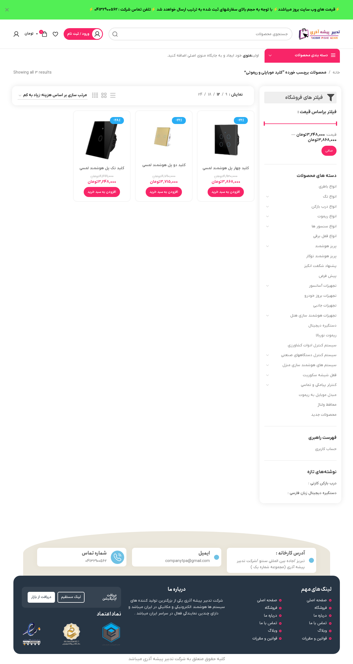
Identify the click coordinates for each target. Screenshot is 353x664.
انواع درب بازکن (324, 206)
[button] (226, 192)
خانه (336, 72)
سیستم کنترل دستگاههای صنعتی (309, 355)
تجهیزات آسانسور (323, 285)
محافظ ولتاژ (327, 404)
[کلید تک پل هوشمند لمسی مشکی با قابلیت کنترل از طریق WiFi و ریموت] (102, 139)
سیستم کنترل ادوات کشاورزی (312, 345)
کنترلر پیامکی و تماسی (319, 385)
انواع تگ (330, 196)
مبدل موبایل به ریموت (318, 395)
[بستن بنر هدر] (7, 10)
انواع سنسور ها (324, 226)
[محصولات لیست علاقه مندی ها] (55, 34)
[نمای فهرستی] (113, 95)
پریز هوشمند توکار (321, 256)
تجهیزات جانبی (325, 305)
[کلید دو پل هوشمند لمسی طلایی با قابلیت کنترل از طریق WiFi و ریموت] (164, 137)
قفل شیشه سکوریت (320, 375)
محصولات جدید (324, 414)
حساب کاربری (326, 449)
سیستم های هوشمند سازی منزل (309, 365)
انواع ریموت (327, 216)
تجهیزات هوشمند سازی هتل (313, 315)
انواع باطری (328, 186)
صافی (329, 150)
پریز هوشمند (326, 246)
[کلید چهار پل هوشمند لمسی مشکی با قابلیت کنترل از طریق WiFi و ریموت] (226, 139)
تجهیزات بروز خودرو (320, 295)
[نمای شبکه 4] (95, 95)
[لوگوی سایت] (319, 34)
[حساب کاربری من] (16, 34)
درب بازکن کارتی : (322, 483)
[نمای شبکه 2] (104, 95)
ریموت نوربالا (326, 335)
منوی (247, 55)
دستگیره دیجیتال (322, 325)
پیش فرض (328, 276)
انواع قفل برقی (325, 236)
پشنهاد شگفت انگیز (320, 266)
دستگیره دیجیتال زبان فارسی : (312, 493)
